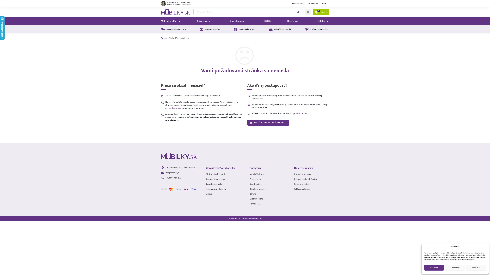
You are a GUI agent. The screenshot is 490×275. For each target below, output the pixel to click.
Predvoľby (476, 267)
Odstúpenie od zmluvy (215, 179)
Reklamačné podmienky (215, 189)
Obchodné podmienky (303, 174)
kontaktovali (174, 108)
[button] (308, 12)
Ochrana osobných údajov (305, 179)
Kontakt (324, 3)
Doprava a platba (313, 3)
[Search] (298, 12)
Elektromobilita (256, 199)
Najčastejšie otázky (213, 184)
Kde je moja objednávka (215, 174)
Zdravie (253, 194)
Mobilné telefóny (257, 174)
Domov (164, 38)
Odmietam (455, 267)
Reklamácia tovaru (298, 3)
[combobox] (247, 12)
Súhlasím (434, 267)
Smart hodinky (256, 184)
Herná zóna (255, 204)
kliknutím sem (302, 113)
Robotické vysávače (258, 189)
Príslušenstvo (255, 179)
